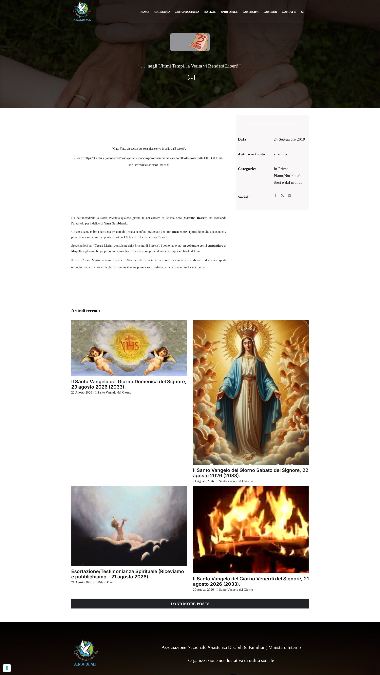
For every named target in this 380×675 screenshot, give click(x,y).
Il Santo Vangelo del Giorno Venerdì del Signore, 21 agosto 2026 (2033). (251, 581)
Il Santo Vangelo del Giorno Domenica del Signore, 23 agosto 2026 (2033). (128, 384)
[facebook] (275, 195)
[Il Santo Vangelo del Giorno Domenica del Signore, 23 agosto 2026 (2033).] (129, 348)
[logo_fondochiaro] (86, 640)
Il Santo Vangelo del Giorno (113, 392)
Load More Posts (190, 604)
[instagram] (289, 195)
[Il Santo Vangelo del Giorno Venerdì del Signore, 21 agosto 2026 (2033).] (251, 529)
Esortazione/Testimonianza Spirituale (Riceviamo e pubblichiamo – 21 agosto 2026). (127, 574)
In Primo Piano (104, 582)
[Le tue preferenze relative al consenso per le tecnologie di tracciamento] (7, 668)
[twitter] (282, 195)
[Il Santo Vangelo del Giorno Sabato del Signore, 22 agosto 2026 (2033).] (251, 392)
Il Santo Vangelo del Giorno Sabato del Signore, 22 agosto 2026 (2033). (250, 472)
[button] (302, 11)
